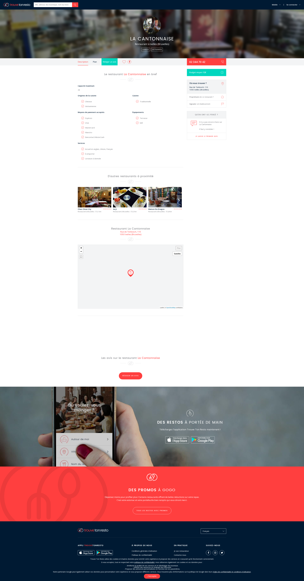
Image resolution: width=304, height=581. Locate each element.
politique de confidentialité (144, 562)
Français (206, 531)
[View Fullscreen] (81, 257)
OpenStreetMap (170, 307)
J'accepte (152, 576)
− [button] (81, 251)
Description (83, 62)
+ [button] (81, 247)
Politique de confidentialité (142, 555)
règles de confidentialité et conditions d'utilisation (232, 572)
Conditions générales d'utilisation (144, 551)
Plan (95, 62)
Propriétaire (201, 97)
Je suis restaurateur (181, 551)
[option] (95, 200)
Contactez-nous (180, 555)
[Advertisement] (206, 179)
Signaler (199, 104)
